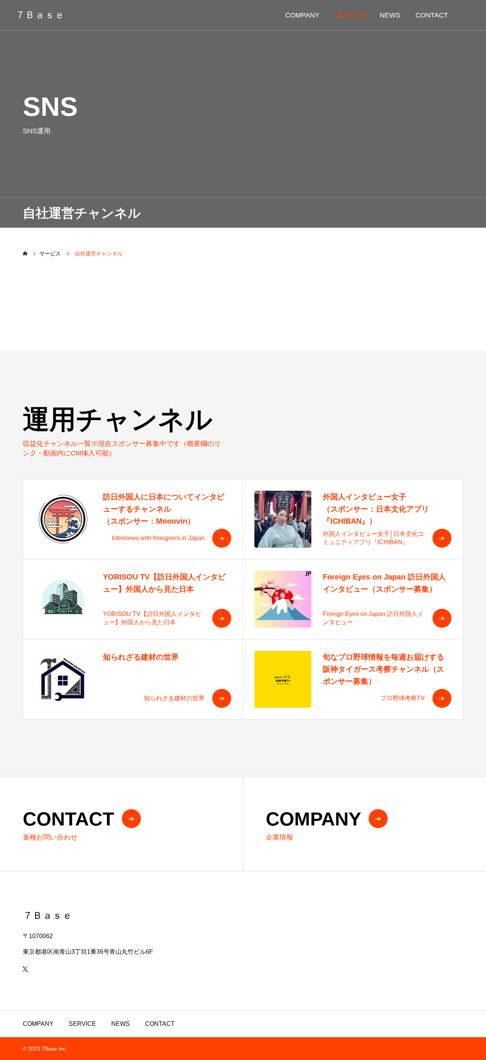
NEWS (390, 15)
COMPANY (302, 15)
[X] (25, 968)
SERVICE (349, 15)
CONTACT (431, 15)
